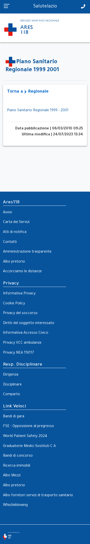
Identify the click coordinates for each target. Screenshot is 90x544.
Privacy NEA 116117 (18, 353)
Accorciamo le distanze (22, 272)
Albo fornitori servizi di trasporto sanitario (38, 496)
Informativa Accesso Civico (25, 333)
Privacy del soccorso (20, 314)
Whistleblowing (15, 505)
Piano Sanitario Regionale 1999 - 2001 (37, 111)
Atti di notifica (14, 232)
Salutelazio (45, 6)
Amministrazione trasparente (27, 252)
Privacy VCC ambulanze (22, 343)
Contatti (10, 242)
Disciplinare (12, 385)
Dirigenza (10, 375)
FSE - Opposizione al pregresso (28, 427)
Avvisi (7, 213)
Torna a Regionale (27, 92)
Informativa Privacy (19, 294)
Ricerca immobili (16, 466)
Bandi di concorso (18, 456)
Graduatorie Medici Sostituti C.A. (30, 446)
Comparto (11, 395)
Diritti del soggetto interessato (28, 324)
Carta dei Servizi (16, 222)
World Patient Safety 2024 (25, 436)
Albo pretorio (14, 262)
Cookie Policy (14, 304)
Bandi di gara (13, 417)
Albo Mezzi (11, 476)
